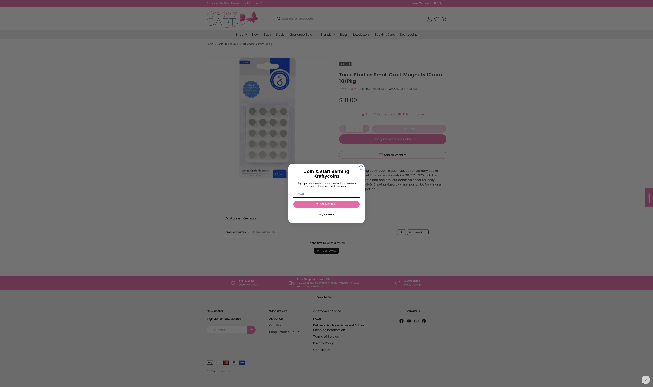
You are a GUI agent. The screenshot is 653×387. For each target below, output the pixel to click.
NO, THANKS (327, 214)
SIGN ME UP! (326, 204)
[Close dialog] (361, 168)
